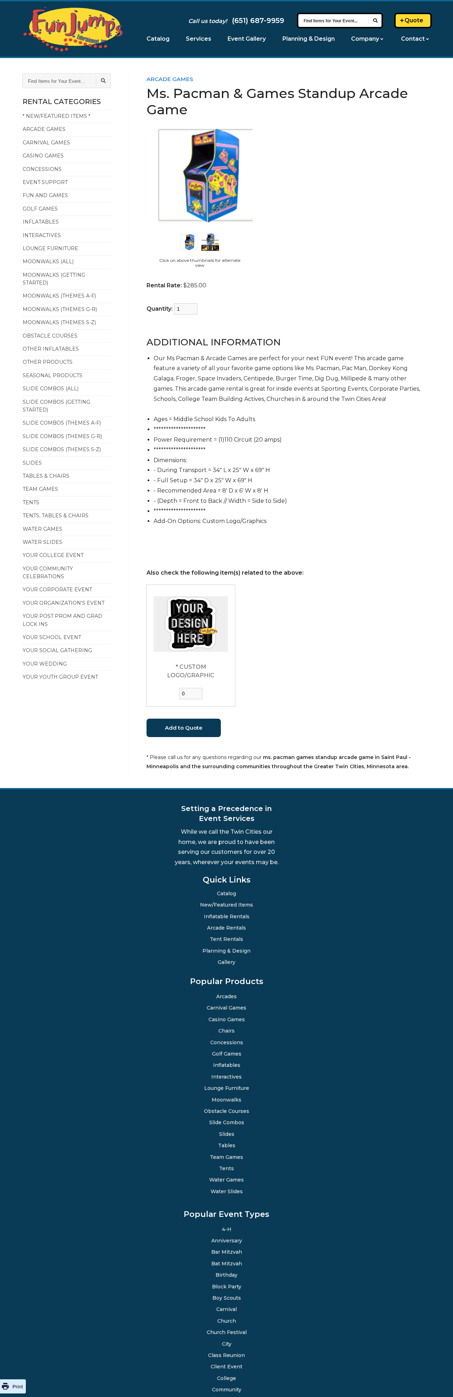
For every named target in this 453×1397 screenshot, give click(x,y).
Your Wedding (45, 664)
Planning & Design (308, 38)
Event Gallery (247, 38)
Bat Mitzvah (226, 1263)
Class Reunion (226, 1355)
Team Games (40, 489)
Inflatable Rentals (226, 916)
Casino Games (43, 156)
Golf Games (40, 209)
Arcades (226, 996)
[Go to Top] (438, 1383)
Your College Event (53, 555)
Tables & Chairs (46, 476)
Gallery (226, 962)
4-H (226, 1229)
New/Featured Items (226, 904)
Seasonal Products (52, 375)
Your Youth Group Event (60, 677)
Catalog (158, 38)
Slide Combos (226, 1122)
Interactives (42, 235)
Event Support (45, 182)
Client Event (226, 1366)
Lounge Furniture (50, 248)
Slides (32, 463)
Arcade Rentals (226, 927)
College (226, 1378)
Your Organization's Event (63, 603)
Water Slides (42, 542)
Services (198, 38)
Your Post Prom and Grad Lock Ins (62, 620)
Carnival (226, 1309)
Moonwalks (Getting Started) (54, 279)
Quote (414, 20)
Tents (31, 502)
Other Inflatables (51, 349)
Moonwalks (227, 1099)
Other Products (48, 362)
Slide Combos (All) (51, 388)
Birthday (226, 1274)
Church (226, 1320)
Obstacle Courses (50, 336)
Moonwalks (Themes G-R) (60, 309)
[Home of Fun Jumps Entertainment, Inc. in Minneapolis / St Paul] (73, 29)
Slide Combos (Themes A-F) (62, 423)
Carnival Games (46, 142)
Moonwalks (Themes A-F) (59, 296)
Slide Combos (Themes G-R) (62, 436)
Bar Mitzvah (226, 1251)
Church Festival (227, 1332)
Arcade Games (44, 129)
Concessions (42, 169)
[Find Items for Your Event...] (375, 20)
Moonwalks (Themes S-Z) (59, 322)
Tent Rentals (226, 939)
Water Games (42, 529)
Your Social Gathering (57, 650)
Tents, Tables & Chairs (55, 515)
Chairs (226, 1030)
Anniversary (226, 1240)
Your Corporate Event (57, 589)
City (226, 1343)
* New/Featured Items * (56, 116)
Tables (226, 1145)
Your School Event (52, 637)
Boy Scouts (226, 1297)
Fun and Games (45, 195)
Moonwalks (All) (48, 261)
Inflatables (41, 222)
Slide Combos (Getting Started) (56, 406)
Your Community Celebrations (48, 572)
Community (226, 1389)
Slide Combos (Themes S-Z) (62, 449)
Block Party (227, 1286)
